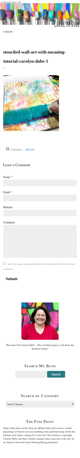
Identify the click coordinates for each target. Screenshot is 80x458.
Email (7, 192)
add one (30, 149)
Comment (9, 222)
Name (7, 177)
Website (7, 207)
